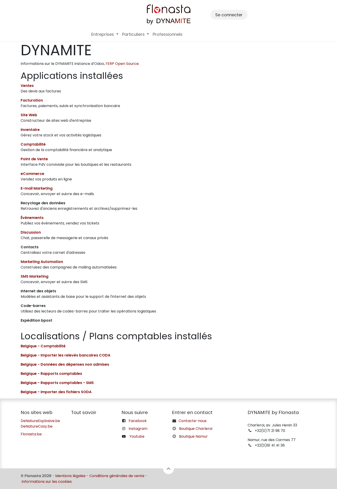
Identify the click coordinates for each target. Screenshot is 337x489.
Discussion (31, 232)
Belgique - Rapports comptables (51, 373)
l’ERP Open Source (122, 63)
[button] (168, 468)
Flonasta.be (31, 434)
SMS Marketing (34, 276)
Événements (32, 217)
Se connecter (229, 15)
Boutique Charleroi (195, 428)
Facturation (32, 100)
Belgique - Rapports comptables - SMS (57, 382)
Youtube (137, 436)
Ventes (27, 85)
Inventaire (30, 129)
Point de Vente (34, 159)
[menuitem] (104, 34)
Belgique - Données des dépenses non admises (65, 364)
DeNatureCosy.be (36, 426)
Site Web (29, 115)
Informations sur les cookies (47, 481)
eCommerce (32, 173)
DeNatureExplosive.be (40, 420)
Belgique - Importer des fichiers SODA (56, 392)
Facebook (138, 420)
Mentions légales (70, 475)
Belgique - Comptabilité (43, 346)
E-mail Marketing (36, 188)
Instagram (138, 428)
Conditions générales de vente (116, 475)
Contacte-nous (193, 420)
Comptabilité (33, 144)
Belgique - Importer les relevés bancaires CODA (65, 355)
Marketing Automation (42, 261)
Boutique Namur (193, 436)
